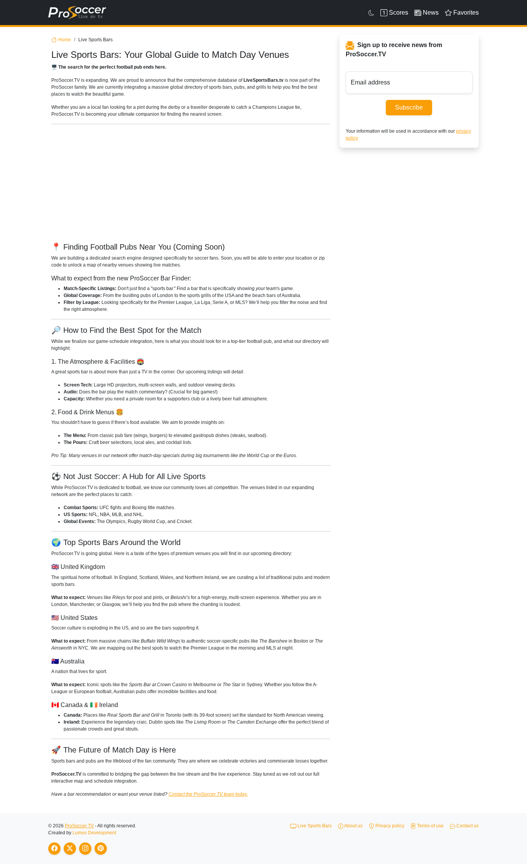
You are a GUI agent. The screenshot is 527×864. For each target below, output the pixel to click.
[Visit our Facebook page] (54, 848)
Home (64, 39)
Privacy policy (389, 826)
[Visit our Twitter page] (70, 848)
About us (353, 826)
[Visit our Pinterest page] (101, 848)
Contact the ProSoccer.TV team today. (208, 794)
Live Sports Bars (314, 826)
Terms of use (430, 826)
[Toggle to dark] (371, 12)
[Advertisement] (282, 184)
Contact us (467, 826)
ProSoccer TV (79, 826)
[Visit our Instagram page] (85, 848)
